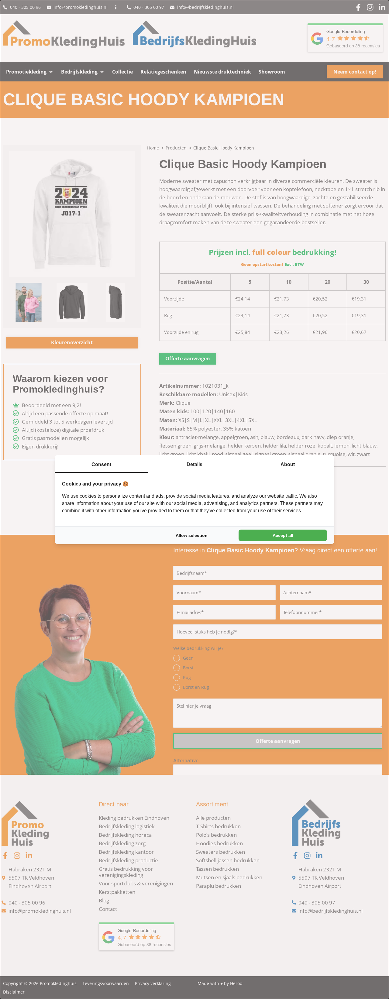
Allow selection (192, 535)
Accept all (283, 535)
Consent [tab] (101, 464)
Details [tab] (194, 464)
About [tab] (288, 464)
